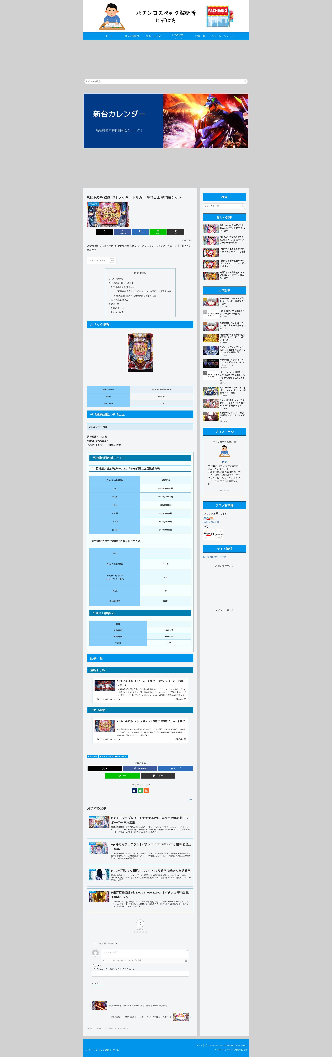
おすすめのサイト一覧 (214, 556)
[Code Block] (129, 960)
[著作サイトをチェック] (134, 790)
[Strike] (114, 960)
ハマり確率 (118, 312)
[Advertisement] (161, 58)
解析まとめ (118, 308)
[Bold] (103, 960)
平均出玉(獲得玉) (121, 300)
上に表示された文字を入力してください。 (114, 969)
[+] (139, 960)
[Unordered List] (121, 960)
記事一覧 (115, 304)
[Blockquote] (125, 960)
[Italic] (107, 960)
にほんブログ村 (211, 522)
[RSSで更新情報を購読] (146, 790)
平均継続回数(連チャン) (124, 287)
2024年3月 (94, 756)
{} (136, 960)
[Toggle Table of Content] (111, 260)
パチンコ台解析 (107, 756)
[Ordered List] (118, 960)
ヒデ (224, 461)
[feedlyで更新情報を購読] (140, 790)
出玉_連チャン (122, 756)
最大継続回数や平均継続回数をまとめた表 (136, 295)
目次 (136, 273)
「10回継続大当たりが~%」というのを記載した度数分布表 (143, 291)
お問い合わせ (241, 1045)
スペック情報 (117, 279)
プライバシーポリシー (214, 1045)
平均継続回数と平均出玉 (122, 283)
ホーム (199, 1045)
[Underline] (111, 960)
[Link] (132, 960)
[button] (245, 81)
